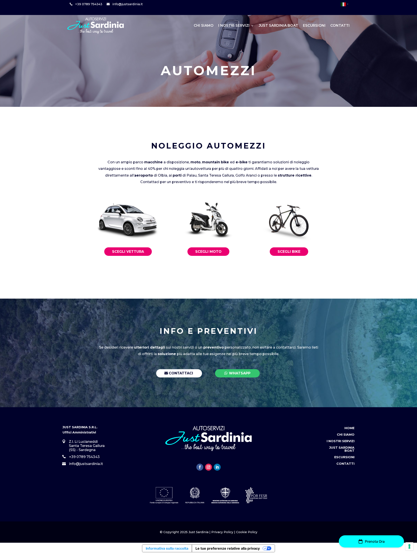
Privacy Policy (222, 532)
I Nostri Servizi (234, 25)
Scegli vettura (128, 252)
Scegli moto (208, 252)
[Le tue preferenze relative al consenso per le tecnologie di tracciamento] (409, 546)
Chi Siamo (203, 25)
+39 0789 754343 (88, 4)
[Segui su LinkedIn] (217, 467)
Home (349, 428)
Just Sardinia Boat (278, 25)
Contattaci (181, 373)
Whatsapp (239, 373)
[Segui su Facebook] (199, 467)
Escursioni (314, 25)
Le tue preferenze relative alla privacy (227, 548)
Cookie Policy (246, 532)
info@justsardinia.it (127, 4)
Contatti (340, 25)
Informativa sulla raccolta (167, 548)
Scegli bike (289, 252)
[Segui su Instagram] (208, 467)
